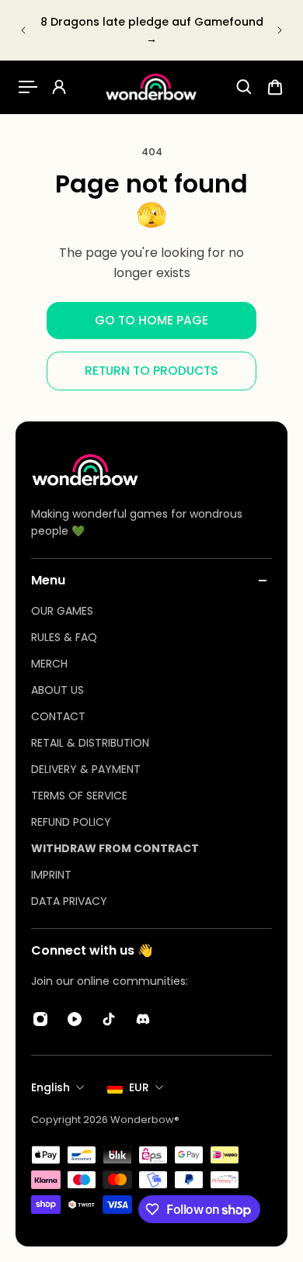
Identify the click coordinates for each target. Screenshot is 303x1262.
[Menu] (28, 87)
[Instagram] (40, 1019)
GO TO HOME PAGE (151, 320)
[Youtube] (74, 1019)
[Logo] (151, 87)
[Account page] (59, 87)
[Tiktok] (109, 1019)
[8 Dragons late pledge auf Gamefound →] (151, 30)
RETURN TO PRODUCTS (151, 370)
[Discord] (143, 1019)
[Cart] (275, 87)
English (50, 1087)
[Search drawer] (243, 87)
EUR (139, 1087)
